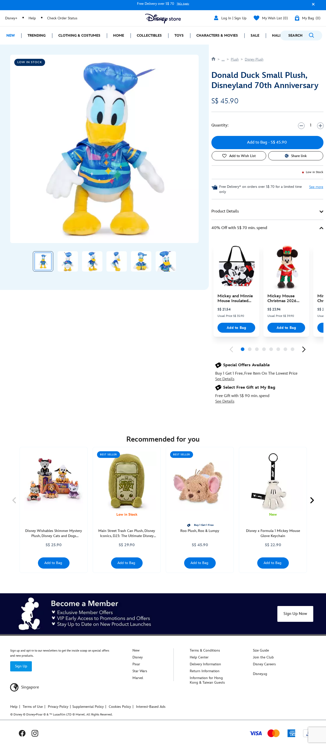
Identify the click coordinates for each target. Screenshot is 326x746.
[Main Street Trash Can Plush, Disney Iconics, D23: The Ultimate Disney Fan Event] (126, 481)
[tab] (267, 211)
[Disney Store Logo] (163, 18)
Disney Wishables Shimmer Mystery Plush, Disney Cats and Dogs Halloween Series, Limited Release (53, 534)
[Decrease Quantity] (301, 125)
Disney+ (11, 18)
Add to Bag (236, 328)
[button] (312, 6)
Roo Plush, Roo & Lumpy (199, 531)
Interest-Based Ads (151, 707)
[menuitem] (10, 35)
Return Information (205, 671)
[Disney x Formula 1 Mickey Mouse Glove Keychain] (273, 481)
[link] (231, 349)
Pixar (136, 664)
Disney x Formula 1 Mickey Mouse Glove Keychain (273, 533)
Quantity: (219, 125)
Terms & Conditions (205, 650)
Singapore (29, 687)
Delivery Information (205, 664)
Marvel (137, 678)
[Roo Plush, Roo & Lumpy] (199, 481)
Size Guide (261, 650)
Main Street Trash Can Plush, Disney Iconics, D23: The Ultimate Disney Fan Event (126, 534)
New (136, 650)
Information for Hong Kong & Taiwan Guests (207, 680)
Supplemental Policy (88, 707)
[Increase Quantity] (320, 125)
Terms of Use (33, 707)
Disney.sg (260, 674)
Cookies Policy (120, 707)
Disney (137, 657)
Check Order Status (62, 18)
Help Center (199, 657)
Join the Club (263, 657)
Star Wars (139, 671)
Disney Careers (264, 664)
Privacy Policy (58, 707)
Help (32, 18)
